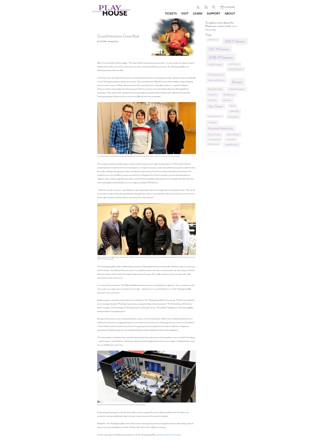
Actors (237, 82)
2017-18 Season (219, 49)
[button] (198, 6)
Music (232, 105)
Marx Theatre (216, 106)
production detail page (172, 434)
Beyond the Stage (215, 89)
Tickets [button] (171, 13)
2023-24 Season (236, 69)
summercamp (231, 139)
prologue (212, 122)
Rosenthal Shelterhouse (221, 128)
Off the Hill (234, 111)
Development (229, 94)
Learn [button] (197, 13)
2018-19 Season (221, 57)
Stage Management (214, 139)
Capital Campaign (237, 89)
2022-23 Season (234, 64)
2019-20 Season (215, 64)
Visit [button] (185, 13)
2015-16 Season (213, 40)
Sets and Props (233, 134)
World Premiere (231, 144)
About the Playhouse (217, 80)
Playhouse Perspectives (215, 116)
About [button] (230, 13)
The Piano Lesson (213, 144)
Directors (212, 100)
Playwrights (233, 116)
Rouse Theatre (214, 134)
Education (227, 100)
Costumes (212, 94)
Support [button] (213, 13)
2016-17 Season (235, 41)
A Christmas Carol (216, 74)
